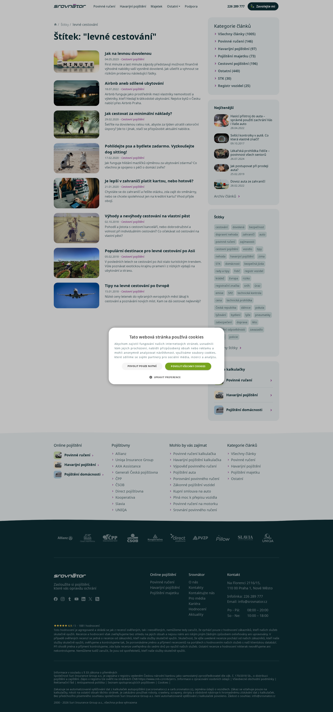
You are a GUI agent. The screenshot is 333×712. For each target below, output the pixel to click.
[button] (166, 377)
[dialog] (166, 356)
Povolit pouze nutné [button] (142, 366)
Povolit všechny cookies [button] (188, 366)
